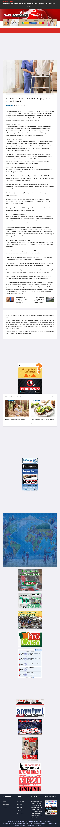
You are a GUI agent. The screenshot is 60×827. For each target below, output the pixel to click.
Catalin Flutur (33, 803)
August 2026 (20, 801)
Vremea (20, 649)
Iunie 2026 (19, 807)
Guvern (35, 813)
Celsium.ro (34, 677)
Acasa (4, 801)
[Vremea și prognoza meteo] (38, 650)
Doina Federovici (34, 817)
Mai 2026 (19, 810)
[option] (19, 4)
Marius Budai (33, 807)
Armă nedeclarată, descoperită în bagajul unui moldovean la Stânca (18, 3)
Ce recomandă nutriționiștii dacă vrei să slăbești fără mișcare (15, 420)
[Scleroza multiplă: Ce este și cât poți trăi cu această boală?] (30, 76)
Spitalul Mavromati (34, 801)
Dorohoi (41, 801)
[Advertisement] (30, 45)
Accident (40, 811)
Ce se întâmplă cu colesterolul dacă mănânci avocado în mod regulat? (42, 420)
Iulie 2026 (19, 804)
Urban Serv (40, 815)
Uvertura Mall (39, 803)
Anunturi (36, 815)
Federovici (39, 805)
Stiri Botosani (36, 811)
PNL (37, 807)
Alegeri (38, 813)
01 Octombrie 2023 (20, 105)
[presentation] (54, 397)
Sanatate (9, 105)
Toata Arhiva (20, 814)
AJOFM (34, 809)
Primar (32, 813)
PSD (39, 801)
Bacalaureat (38, 809)
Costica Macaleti (34, 805)
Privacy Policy (6, 804)
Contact (5, 807)
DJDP (32, 811)
